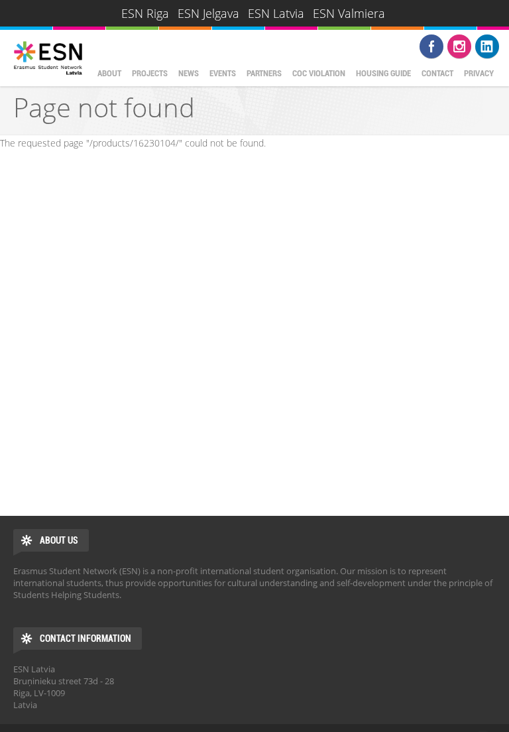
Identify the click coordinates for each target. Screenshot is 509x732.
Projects (150, 73)
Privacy (479, 73)
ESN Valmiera (349, 13)
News (188, 73)
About (109, 73)
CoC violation (318, 73)
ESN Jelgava (208, 13)
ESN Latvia (276, 13)
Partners (264, 73)
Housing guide (383, 73)
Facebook (431, 46)
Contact (437, 73)
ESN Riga (145, 13)
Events (222, 73)
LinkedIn (487, 46)
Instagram (459, 46)
